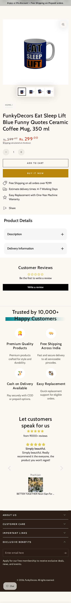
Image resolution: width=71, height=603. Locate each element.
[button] (10, 468)
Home (8, 105)
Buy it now (35, 173)
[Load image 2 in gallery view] (31, 92)
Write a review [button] (36, 287)
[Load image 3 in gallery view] (40, 92)
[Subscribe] (66, 553)
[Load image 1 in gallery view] (22, 92)
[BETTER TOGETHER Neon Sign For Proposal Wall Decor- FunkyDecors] (35, 484)
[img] (35, 431)
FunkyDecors (31, 580)
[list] (35, 364)
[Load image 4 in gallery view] (49, 92)
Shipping (6, 143)
